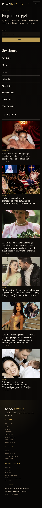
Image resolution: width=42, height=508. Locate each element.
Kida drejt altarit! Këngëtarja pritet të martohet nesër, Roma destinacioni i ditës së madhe (16, 156)
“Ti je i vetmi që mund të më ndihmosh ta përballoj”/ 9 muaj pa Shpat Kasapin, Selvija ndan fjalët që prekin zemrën (20, 292)
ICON (12, 3)
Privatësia (8, 472)
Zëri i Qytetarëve (12, 456)
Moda (4, 65)
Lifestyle (6, 78)
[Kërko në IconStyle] (29, 3)
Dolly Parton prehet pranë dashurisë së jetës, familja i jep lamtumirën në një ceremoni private (18, 200)
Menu (36, 3)
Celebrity (6, 58)
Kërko (21, 40)
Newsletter (8, 481)
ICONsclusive (8, 106)
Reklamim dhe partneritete (13, 478)
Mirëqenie (7, 85)
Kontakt (7, 470)
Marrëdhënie (8, 92)
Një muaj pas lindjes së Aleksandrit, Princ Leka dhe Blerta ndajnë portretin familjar (16, 384)
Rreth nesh (8, 467)
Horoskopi (7, 99)
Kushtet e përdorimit (11, 475)
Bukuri (5, 72)
